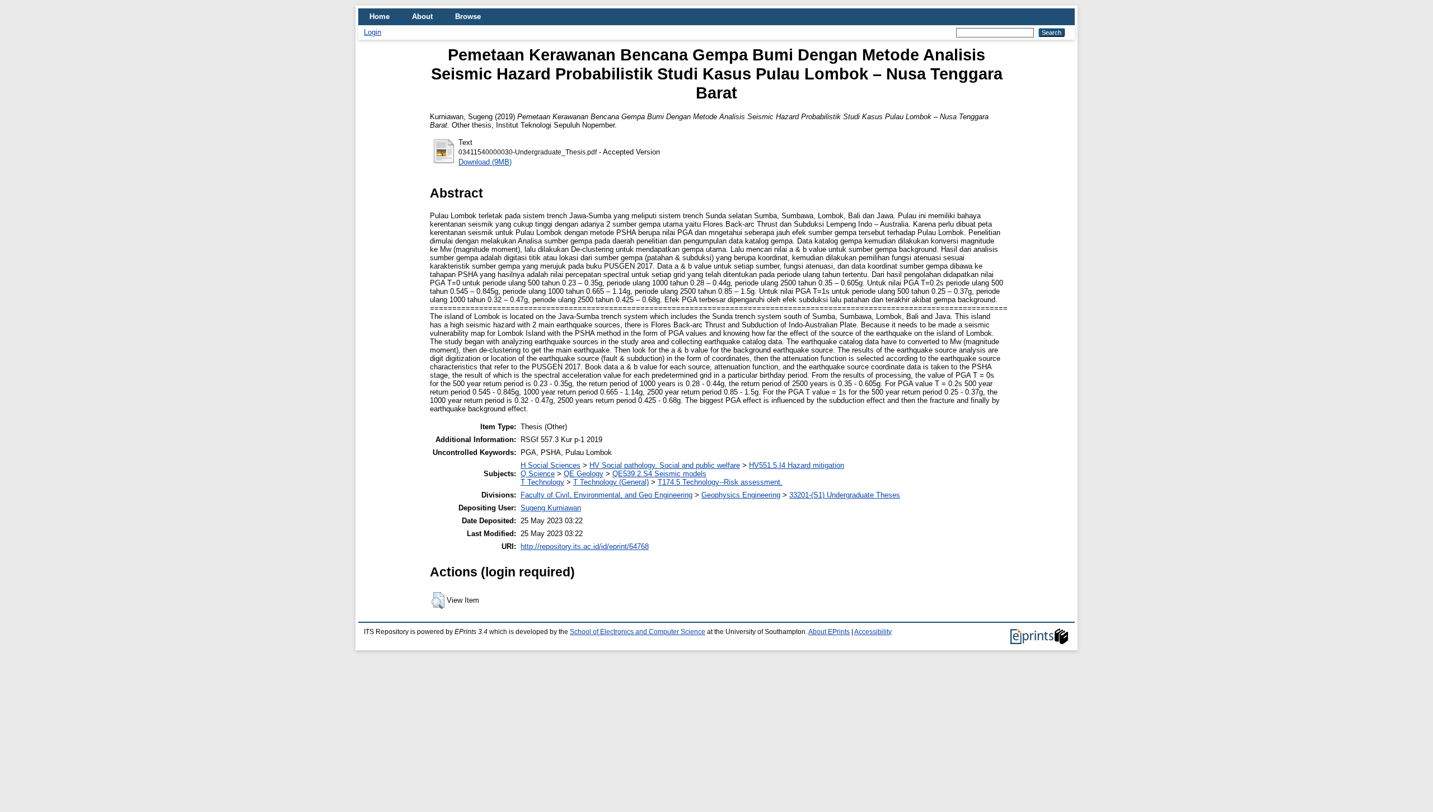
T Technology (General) (611, 482)
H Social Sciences (550, 465)
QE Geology (583, 474)
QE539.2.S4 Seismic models (659, 474)
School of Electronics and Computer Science (637, 631)
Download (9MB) (485, 162)
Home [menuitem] (379, 16)
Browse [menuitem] (468, 16)
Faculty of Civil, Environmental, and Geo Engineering (606, 495)
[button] (438, 600)
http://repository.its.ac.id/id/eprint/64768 (585, 546)
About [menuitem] (422, 16)
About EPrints (829, 631)
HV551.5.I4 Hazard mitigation (796, 465)
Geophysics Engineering (740, 495)
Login (372, 32)
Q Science (538, 474)
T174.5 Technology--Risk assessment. (720, 482)
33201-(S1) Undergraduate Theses (844, 495)
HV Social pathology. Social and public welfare (664, 465)
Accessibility (873, 631)
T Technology (542, 482)
